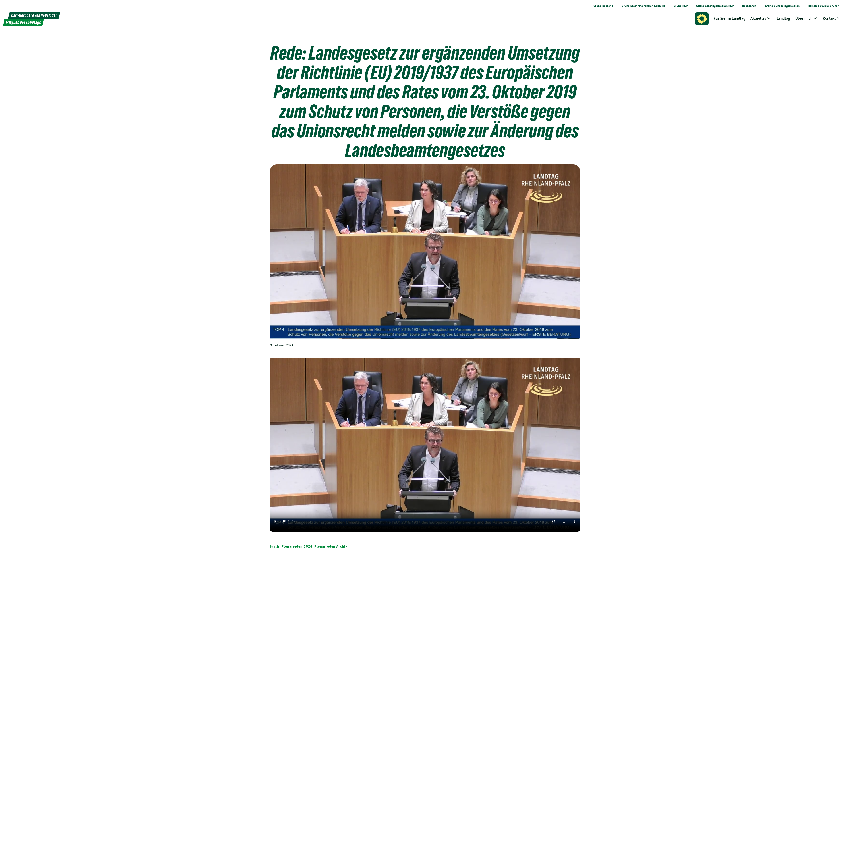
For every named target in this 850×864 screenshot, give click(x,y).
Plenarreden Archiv (330, 546)
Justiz (275, 546)
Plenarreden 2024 (297, 546)
